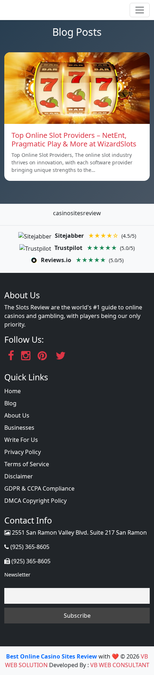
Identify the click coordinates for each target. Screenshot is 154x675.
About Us (16, 415)
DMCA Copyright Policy (35, 501)
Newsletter (17, 574)
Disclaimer (18, 476)
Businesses (19, 427)
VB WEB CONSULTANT (119, 665)
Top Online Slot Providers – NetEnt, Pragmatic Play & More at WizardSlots (73, 139)
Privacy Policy (22, 452)
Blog (10, 403)
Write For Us (21, 440)
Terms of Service (26, 464)
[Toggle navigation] (140, 10)
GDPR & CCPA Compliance (39, 488)
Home (12, 391)
